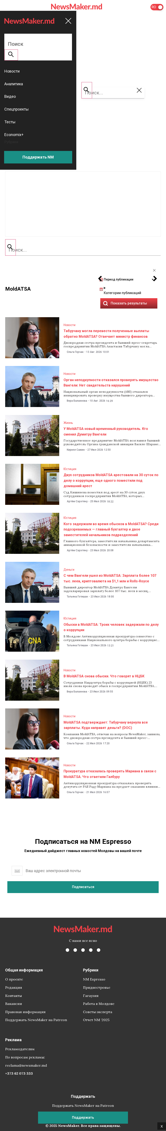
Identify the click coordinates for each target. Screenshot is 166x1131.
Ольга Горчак (75, 351)
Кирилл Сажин (76, 449)
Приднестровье (96, 987)
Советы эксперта (97, 1012)
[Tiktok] (91, 950)
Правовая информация (25, 1012)
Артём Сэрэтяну (77, 501)
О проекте (14, 979)
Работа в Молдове (98, 1003)
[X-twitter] (75, 950)
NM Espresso (94, 979)
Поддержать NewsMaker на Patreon (36, 1020)
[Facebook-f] (67, 950)
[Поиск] (10, 247)
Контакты (13, 995)
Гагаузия (91, 995)
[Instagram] (83, 950)
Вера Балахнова (77, 400)
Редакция (13, 987)
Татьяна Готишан (77, 596)
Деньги (69, 569)
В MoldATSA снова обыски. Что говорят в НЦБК (104, 676)
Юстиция (70, 469)
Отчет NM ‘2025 (96, 1020)
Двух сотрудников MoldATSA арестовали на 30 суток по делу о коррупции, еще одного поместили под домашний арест (111, 480)
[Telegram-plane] (98, 950)
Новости (69, 325)
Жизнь (68, 423)
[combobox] (83, 250)
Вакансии (13, 1003)
